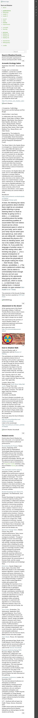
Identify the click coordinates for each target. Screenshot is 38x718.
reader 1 (5, 14)
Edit (23, 60)
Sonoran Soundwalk (15, 647)
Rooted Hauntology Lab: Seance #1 (12, 491)
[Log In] (36, 1)
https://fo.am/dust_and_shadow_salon (13, 101)
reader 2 (5, 16)
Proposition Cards (9, 463)
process (5, 32)
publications (7, 10)
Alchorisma (5, 566)
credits (5, 45)
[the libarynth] (5, 1)
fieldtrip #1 (6, 34)
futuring (5, 29)
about (4, 7)
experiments (6, 24)
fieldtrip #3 (6, 37)
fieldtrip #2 (6, 36)
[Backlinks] (36, 13)
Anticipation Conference (9, 677)
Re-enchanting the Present (10, 446)
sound (4, 19)
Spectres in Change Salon (9, 529)
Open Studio (5, 637)
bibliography (6, 42)
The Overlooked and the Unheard (12, 469)
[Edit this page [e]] (36, 7)
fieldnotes (5, 12)
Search (23, 51)
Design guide (13, 200)
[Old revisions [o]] (36, 10)
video (4, 21)
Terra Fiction (5, 609)
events (5, 22)
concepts (5, 27)
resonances (6, 40)
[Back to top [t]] (36, 15)
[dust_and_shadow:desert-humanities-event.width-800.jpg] (13, 339)
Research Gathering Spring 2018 (11, 650)
